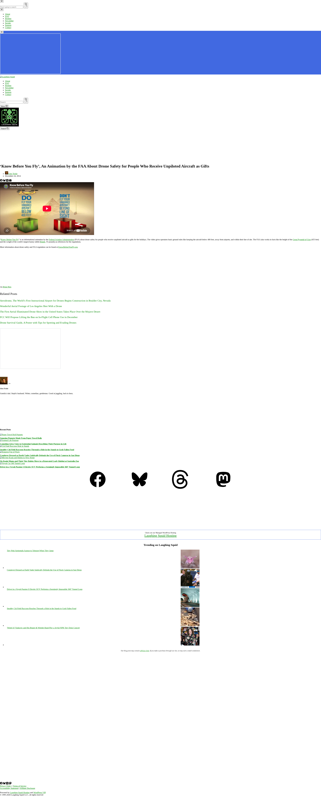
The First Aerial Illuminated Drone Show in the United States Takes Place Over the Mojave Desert (50, 311)
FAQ (7, 83)
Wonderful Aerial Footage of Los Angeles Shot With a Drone (31, 306)
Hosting (8, 86)
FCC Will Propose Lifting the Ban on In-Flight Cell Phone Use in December (39, 317)
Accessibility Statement (9, 788)
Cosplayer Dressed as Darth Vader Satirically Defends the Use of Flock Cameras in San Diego (40, 455)
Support (8, 92)
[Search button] (26, 101)
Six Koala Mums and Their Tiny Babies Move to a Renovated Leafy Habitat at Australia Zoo (39, 461)
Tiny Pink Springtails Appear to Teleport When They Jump (30, 551)
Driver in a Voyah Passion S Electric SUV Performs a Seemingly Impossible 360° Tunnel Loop (40, 467)
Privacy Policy (6, 786)
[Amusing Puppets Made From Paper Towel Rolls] (11, 435)
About (7, 81)
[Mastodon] (223, 488)
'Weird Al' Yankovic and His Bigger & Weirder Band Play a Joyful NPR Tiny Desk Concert (43, 628)
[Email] (10, 181)
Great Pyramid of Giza (302, 239)
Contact (8, 95)
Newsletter (9, 88)
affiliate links (144, 651)
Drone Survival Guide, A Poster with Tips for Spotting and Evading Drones (38, 322)
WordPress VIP (39, 792)
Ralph (42, 242)
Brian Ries (7, 287)
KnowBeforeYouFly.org (68, 247)
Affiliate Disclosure (27, 788)
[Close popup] (2, 32)
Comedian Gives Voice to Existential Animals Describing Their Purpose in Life (33, 444)
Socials (8, 90)
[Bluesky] (4, 181)
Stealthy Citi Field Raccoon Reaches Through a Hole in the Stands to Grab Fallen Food (37, 450)
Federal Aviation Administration (61, 239)
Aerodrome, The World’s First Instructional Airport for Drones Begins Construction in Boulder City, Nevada (55, 300)
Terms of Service (19, 786)
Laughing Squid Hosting (160, 535)
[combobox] (11, 102)
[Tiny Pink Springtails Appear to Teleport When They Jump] (190, 568)
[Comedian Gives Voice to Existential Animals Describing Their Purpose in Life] (9, 440)
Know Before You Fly (10, 239)
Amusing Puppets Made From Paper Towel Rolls (21, 438)
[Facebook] (1, 181)
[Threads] (7, 181)
